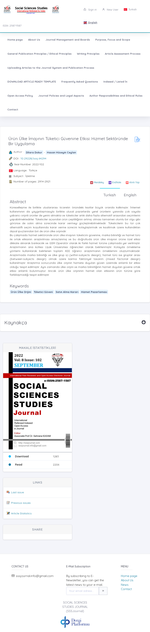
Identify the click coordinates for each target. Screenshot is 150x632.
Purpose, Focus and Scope (112, 39)
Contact (12, 109)
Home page (15, 39)
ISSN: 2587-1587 (12, 25)
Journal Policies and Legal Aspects (61, 95)
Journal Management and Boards (68, 39)
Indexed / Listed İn (115, 81)
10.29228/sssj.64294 (33, 158)
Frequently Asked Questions (79, 81)
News (125, 585)
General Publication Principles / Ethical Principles (39, 53)
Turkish (132, 9)
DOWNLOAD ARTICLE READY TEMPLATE (31, 81)
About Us (34, 39)
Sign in (92, 9)
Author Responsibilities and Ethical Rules (115, 95)
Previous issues (21, 503)
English (92, 22)
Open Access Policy (20, 95)
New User (112, 9)
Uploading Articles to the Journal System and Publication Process (50, 67)
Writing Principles (88, 53)
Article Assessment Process (122, 53)
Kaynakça (15, 322)
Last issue (17, 492)
